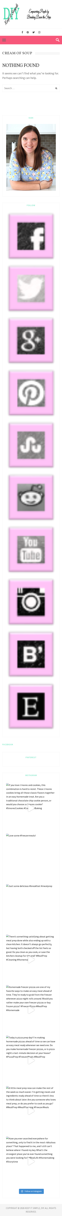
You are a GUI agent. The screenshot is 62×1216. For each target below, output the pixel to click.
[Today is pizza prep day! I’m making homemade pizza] (31, 1060)
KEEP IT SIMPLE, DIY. (35, 1208)
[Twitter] (33, 32)
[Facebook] (22, 32)
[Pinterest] (28, 32)
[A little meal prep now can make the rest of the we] (31, 1111)
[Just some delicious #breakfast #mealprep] (31, 909)
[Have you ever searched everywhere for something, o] (31, 1161)
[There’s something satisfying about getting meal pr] (31, 959)
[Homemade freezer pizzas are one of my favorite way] (31, 1010)
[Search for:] (31, 88)
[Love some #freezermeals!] (31, 858)
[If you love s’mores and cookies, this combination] (31, 808)
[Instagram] (39, 32)
